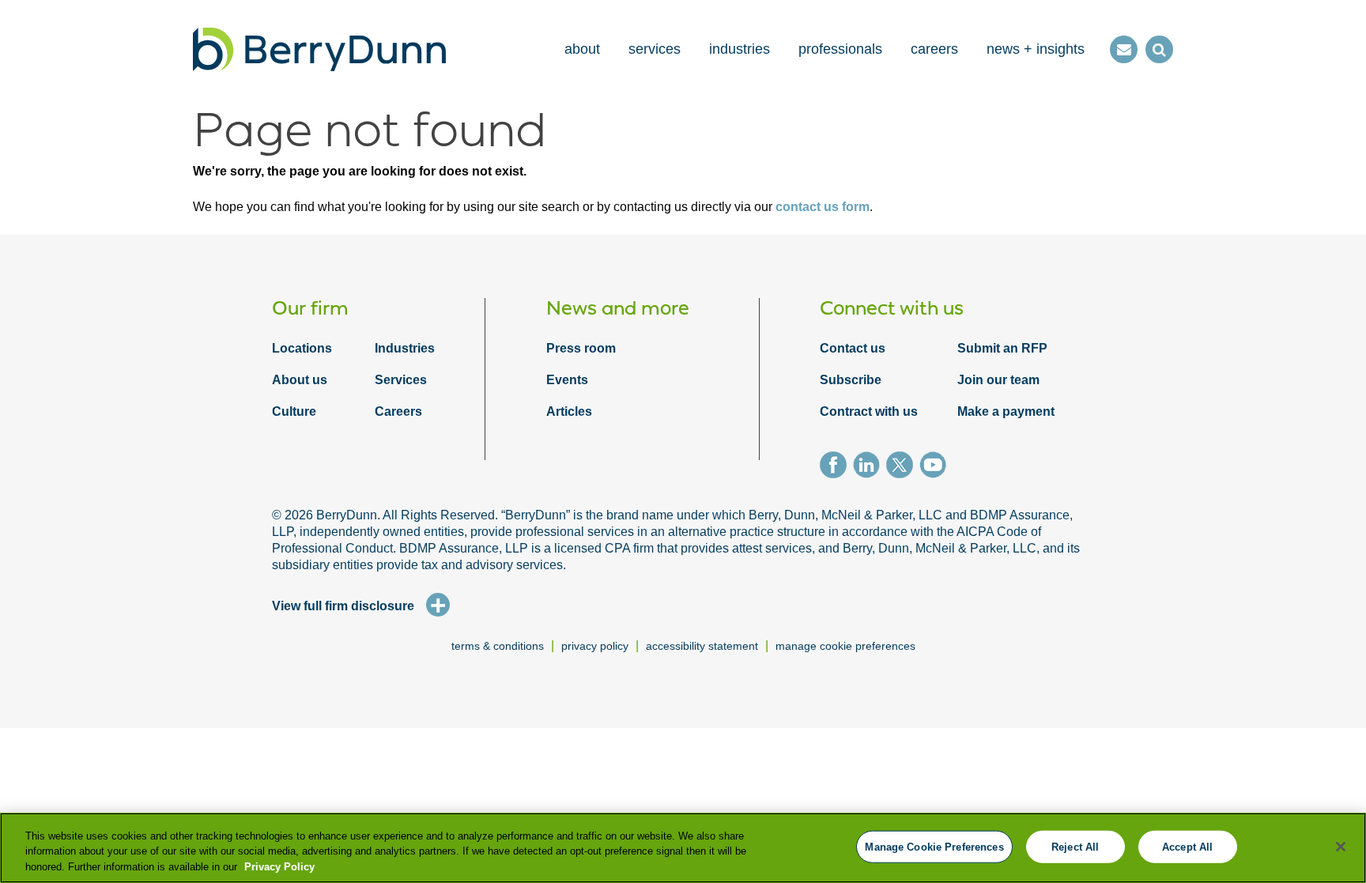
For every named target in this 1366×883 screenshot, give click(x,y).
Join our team (998, 380)
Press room (581, 348)
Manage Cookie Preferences (845, 646)
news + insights (1036, 49)
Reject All (1075, 846)
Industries (405, 348)
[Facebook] (836, 467)
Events (567, 380)
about (582, 49)
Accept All (1187, 846)
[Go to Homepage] (319, 49)
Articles (569, 411)
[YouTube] (936, 467)
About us (299, 380)
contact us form (822, 206)
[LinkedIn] (869, 467)
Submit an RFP (1002, 348)
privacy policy (594, 646)
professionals (840, 49)
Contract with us (869, 411)
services (654, 49)
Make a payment (1006, 411)
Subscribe (850, 380)
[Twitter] (902, 467)
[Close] (1340, 846)
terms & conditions (497, 646)
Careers (398, 411)
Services (401, 380)
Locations (302, 348)
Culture (294, 411)
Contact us (852, 348)
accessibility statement (702, 646)
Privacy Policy (279, 867)
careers (934, 49)
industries (739, 49)
